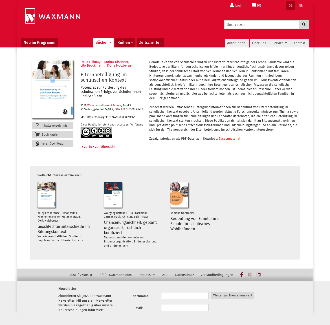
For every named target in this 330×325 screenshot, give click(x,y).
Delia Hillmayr (91, 62)
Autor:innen (236, 43)
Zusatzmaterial (229, 139)
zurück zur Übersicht (99, 147)
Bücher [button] (101, 42)
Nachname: (141, 296)
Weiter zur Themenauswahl (232, 295)
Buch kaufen (50, 135)
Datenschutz (184, 275)
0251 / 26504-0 (81, 275)
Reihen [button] (123, 42)
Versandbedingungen (217, 275)
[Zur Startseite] (52, 16)
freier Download (52, 144)
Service (278, 43)
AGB (165, 275)
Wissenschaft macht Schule (104, 105)
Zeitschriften (150, 42)
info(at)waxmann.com (115, 275)
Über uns (259, 43)
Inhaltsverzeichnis (54, 126)
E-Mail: (137, 308)
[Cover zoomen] (52, 89)
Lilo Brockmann (92, 65)
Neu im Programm (39, 42)
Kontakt (299, 43)
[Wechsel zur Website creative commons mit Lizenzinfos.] (96, 132)
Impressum (147, 275)
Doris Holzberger (120, 65)
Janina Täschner (116, 62)
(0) (260, 5)
